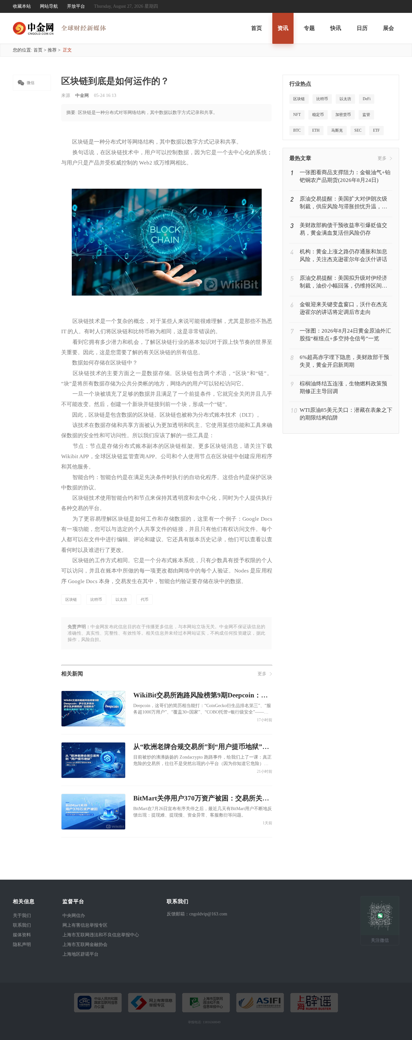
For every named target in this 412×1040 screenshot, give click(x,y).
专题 (309, 28)
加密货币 (343, 114)
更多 (262, 673)
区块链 (71, 599)
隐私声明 (22, 944)
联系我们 (22, 925)
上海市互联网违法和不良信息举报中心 (100, 934)
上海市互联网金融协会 (85, 944)
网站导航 (49, 6)
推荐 (52, 50)
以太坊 (121, 599)
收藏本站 (22, 6)
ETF (376, 130)
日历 (362, 28)
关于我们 (22, 915)
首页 (256, 28)
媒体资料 (22, 934)
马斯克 (337, 130)
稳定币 (318, 114)
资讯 (282, 28)
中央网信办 (73, 915)
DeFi (366, 99)
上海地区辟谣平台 (80, 954)
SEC (357, 130)
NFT (297, 114)
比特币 (96, 599)
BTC (297, 130)
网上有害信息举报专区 (85, 925)
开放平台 (76, 6)
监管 (366, 114)
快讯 (335, 28)
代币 (144, 599)
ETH (316, 130)
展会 (388, 28)
